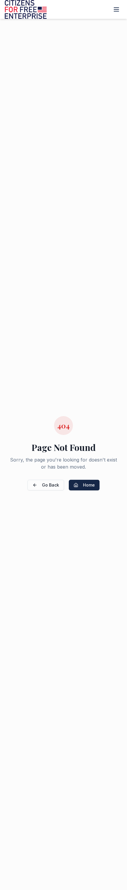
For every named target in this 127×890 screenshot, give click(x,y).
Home (89, 484)
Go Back (50, 484)
